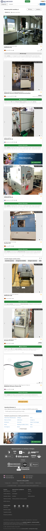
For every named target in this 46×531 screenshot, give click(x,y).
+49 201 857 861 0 (29, 476)
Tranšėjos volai (7, 482)
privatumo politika (25, 528)
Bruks (5, 424)
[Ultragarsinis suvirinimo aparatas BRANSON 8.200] (23, 278)
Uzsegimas (32, 420)
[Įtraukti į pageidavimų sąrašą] (41, 46)
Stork (31, 417)
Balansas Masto (7, 420)
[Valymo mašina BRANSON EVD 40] (23, 122)
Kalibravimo (19, 420)
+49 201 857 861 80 (10, 477)
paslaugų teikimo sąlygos (33, 528)
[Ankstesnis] (4, 30)
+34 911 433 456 (28, 477)
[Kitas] (41, 30)
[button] (44, 1)
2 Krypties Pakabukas (29, 482)
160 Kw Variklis (15, 482)
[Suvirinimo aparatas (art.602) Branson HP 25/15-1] (23, 323)
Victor (31, 426)
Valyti (31, 424)
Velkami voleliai (38, 482)
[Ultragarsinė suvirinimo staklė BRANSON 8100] (23, 30)
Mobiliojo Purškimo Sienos (22, 424)
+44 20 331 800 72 (9, 476)
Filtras (30, 9)
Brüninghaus (7, 426)
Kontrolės (19, 422)
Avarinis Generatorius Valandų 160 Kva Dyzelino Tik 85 (28, 485)
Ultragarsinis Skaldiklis (21, 260)
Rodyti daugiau (23, 428)
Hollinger (19, 417)
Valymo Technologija (34, 422)
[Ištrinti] (39, 4)
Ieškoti (43, 4)
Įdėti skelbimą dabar (36, 162)
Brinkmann (6, 422)
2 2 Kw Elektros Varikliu (12, 485)
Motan (18, 426)
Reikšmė (38, 9)
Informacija (23, 53)
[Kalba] (43, 1)
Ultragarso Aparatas (32, 260)
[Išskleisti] (23, 59)
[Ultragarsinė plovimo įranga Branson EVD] (23, 226)
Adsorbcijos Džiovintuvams (10, 417)
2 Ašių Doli (22, 482)
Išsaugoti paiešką (23, 401)
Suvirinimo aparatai (9, 260)
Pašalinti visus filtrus (16, 12)
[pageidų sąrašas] (41, 1)
